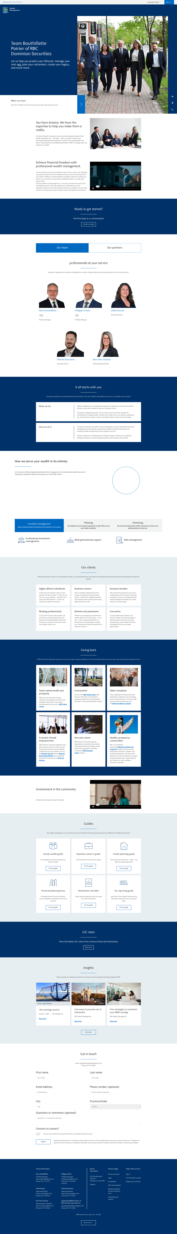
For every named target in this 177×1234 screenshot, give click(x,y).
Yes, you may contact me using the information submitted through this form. (68, 1134)
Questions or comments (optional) (56, 1113)
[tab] (39, 525)
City (38, 1101)
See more (88, 1032)
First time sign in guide (133, 1210)
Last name (96, 1072)
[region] (88, 1222)
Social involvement (115, 10)
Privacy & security (114, 1206)
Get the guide (53, 868)
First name (42, 1072)
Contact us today (88, 224)
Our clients (98, 10)
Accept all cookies (119, 1223)
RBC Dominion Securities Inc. (12, 2)
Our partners (114, 248)
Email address (44, 1087)
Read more (88, 947)
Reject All (120, 1218)
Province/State (98, 1101)
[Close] (173, 1216)
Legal (110, 1210)
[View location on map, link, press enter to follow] (88, 1166)
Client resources (134, 10)
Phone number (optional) (104, 1087)
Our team (68, 10)
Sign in (128, 1206)
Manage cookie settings (119, 1229)
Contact (166, 10)
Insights (149, 10)
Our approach (82, 10)
